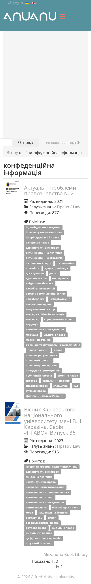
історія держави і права (43, 237)
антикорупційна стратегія (44, 258)
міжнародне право (65, 507)
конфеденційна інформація (45, 314)
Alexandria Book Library (66, 554)
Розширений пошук (61, 143)
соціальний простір (56, 380)
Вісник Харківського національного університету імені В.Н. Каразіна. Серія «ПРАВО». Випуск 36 (53, 421)
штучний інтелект (39, 543)
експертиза (60, 278)
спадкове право (37, 386)
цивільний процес (39, 533)
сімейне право (68, 375)
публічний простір (39, 375)
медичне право (55, 335)
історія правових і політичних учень (52, 466)
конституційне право (41, 482)
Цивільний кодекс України (45, 396)
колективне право (39, 304)
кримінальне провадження (45, 329)
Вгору (12, 152)
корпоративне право (59, 319)
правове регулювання (42, 355)
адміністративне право (42, 248)
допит (54, 273)
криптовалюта (36, 507)
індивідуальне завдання (43, 227)
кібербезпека (35, 299)
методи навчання (38, 340)
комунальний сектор (41, 309)
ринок (52, 517)
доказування (35, 273)
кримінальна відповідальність (48, 492)
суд (76, 386)
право (58, 350)
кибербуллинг (60, 299)
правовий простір (39, 360)
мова (30, 512)
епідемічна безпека (40, 283)
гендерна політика (39, 477)
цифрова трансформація (43, 538)
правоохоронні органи (42, 365)
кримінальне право (40, 497)
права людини (38, 350)
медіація (32, 335)
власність (33, 268)
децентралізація (57, 268)
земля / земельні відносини (46, 294)
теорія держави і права (42, 523)
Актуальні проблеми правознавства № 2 (50, 190)
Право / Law (68, 206)
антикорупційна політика (44, 253)
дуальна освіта (36, 278)
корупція (32, 324)
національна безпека (53, 512)
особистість (34, 517)
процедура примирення (43, 370)
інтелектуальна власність (44, 232)
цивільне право (63, 528)
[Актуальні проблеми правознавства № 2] (13, 188)
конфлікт (32, 319)
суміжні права (36, 391)
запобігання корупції (41, 289)
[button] (15, 3)
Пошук (27, 143)
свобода (32, 380)
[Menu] (62, 16)
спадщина (60, 386)
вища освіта (66, 263)
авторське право (38, 242)
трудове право (36, 528)
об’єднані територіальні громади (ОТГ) (53, 345)
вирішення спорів (39, 263)
